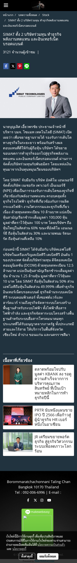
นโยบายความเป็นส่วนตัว (51, 544)
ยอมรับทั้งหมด (47, 556)
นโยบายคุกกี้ (19, 549)
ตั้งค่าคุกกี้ (27, 556)
